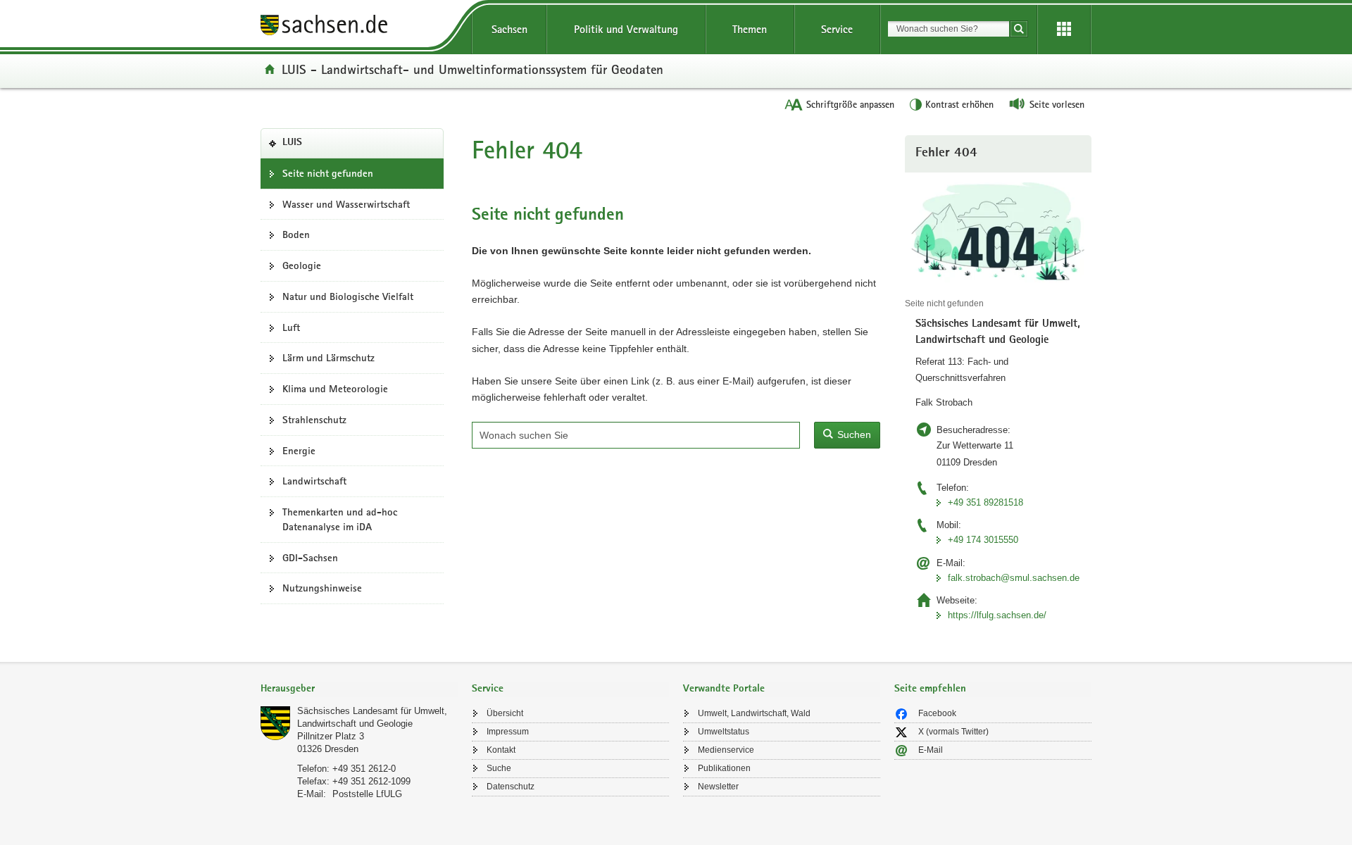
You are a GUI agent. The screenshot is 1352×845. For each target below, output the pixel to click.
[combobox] (948, 28)
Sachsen (509, 29)
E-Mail (930, 750)
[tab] (359, 689)
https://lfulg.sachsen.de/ (997, 615)
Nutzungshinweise (322, 588)
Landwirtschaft (314, 481)
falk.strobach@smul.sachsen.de (1013, 577)
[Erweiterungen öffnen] (1064, 29)
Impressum (508, 732)
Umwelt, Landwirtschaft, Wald (754, 713)
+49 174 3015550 (983, 539)
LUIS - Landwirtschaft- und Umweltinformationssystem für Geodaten (472, 69)
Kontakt (501, 750)
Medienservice (726, 750)
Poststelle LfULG (367, 794)
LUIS (313, 147)
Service (837, 29)
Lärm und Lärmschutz (328, 357)
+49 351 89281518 (985, 502)
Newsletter (718, 786)
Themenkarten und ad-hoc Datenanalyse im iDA (339, 519)
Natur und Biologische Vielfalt (347, 296)
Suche (499, 768)
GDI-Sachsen (310, 557)
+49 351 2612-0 (364, 768)
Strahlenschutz (314, 419)
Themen (749, 29)
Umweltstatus (723, 732)
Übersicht (505, 713)
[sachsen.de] (359, 27)
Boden (296, 234)
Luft (291, 327)
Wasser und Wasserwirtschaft (346, 204)
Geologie (301, 265)
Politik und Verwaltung (626, 29)
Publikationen (724, 768)
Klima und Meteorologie (335, 388)
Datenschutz (510, 786)
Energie (298, 450)
